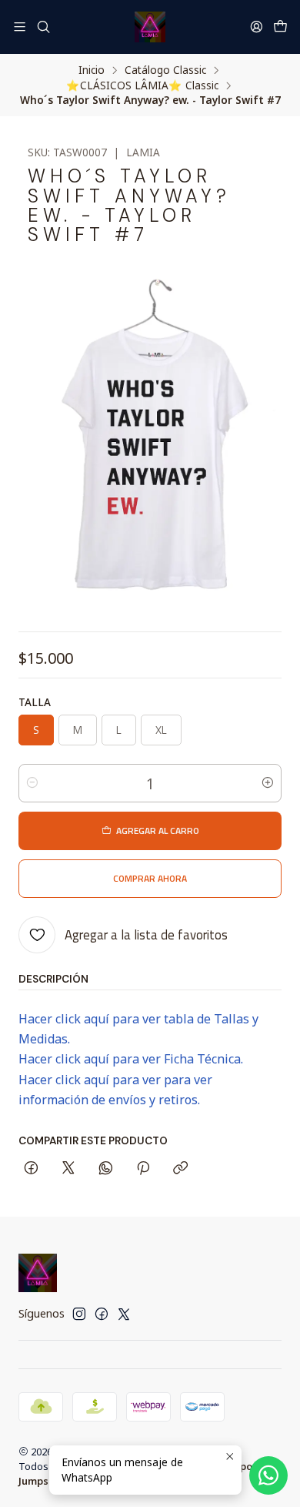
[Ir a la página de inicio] (150, 27)
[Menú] (19, 27)
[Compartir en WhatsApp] (105, 1169)
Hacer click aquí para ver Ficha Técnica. (130, 1058)
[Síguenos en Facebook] (101, 1313)
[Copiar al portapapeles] (180, 1169)
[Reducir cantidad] (32, 783)
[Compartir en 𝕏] (68, 1169)
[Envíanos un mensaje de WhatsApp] (268, 1475)
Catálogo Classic (165, 70)
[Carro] (280, 27)
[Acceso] (256, 27)
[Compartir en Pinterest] (143, 1169)
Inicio (91, 70)
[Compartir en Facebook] (31, 1169)
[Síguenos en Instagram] (79, 1313)
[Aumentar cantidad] (268, 783)
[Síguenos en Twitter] (124, 1313)
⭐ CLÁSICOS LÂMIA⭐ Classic (142, 85)
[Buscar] (42, 27)
